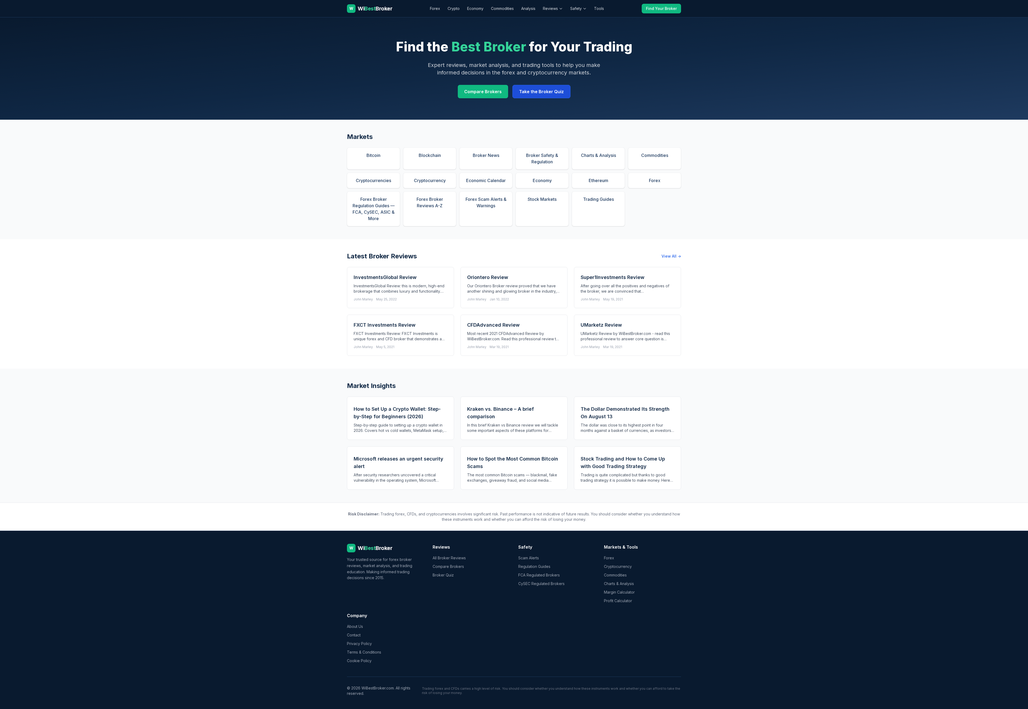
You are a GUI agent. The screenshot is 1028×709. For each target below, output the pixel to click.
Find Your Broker (661, 8)
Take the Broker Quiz (541, 91)
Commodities (502, 8)
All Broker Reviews (449, 558)
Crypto (454, 8)
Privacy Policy (359, 643)
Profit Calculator (618, 600)
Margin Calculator (619, 592)
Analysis (528, 8)
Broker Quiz (443, 575)
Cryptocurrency (618, 566)
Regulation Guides (534, 566)
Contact (354, 635)
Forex (435, 8)
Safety (576, 8)
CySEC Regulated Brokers (541, 583)
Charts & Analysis (619, 583)
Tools (599, 8)
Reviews (550, 8)
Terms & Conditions (364, 652)
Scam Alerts (528, 558)
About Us (355, 626)
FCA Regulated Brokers (539, 575)
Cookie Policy (359, 660)
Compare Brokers (483, 91)
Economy (475, 8)
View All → (671, 256)
